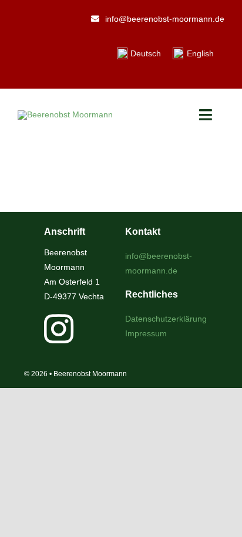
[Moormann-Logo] (65, 114)
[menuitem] (139, 54)
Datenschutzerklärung (166, 318)
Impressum (146, 333)
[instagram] (58, 328)
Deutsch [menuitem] (145, 53)
